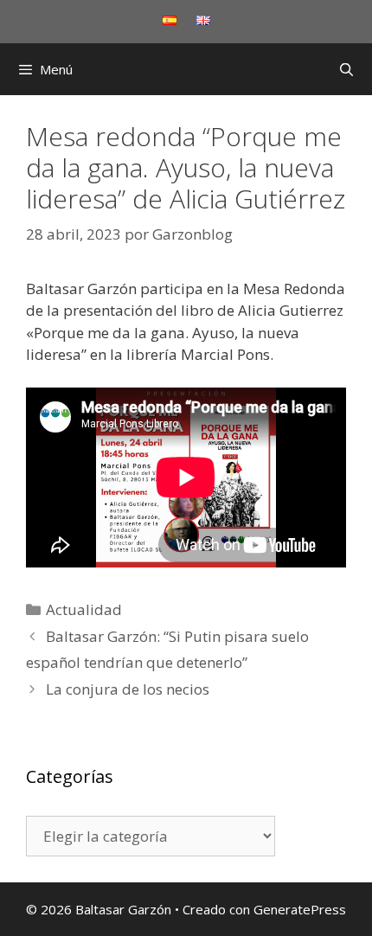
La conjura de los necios (127, 689)
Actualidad (84, 609)
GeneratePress (299, 909)
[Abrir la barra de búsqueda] (346, 69)
